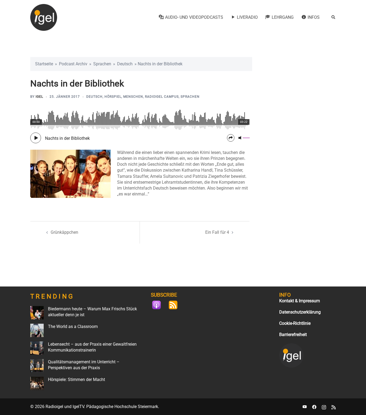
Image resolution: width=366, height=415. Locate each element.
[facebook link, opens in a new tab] (314, 406)
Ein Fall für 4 (217, 232)
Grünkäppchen (64, 232)
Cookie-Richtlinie (295, 323)
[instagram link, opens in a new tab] (324, 406)
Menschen (133, 97)
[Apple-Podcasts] (159, 305)
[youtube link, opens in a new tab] (304, 406)
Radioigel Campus (162, 97)
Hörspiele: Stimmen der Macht (76, 379)
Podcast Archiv (73, 63)
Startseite (44, 63)
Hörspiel (112, 97)
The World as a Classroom (73, 326)
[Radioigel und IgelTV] (43, 17)
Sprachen (102, 63)
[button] (333, 17)
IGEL (39, 97)
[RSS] (175, 305)
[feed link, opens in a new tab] (333, 406)
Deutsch (125, 63)
